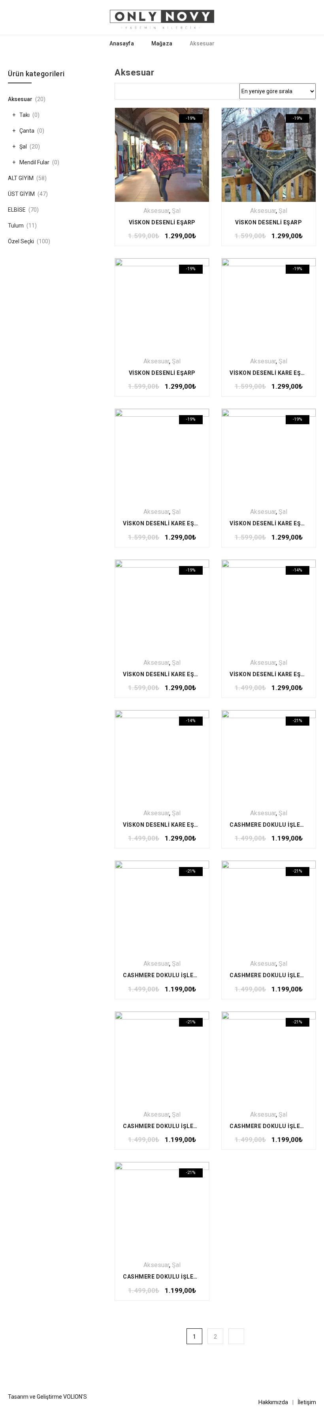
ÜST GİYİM (21, 194)
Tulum (16, 225)
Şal (176, 210)
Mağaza (161, 43)
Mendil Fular (34, 162)
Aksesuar (156, 210)
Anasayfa (121, 43)
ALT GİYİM (21, 178)
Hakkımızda (273, 1402)
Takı (24, 115)
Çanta (26, 131)
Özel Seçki (21, 241)
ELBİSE (17, 210)
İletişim (307, 1402)
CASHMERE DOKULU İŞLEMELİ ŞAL (171, 975)
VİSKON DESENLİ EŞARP (162, 222)
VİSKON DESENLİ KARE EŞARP (271, 373)
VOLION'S (75, 1397)
